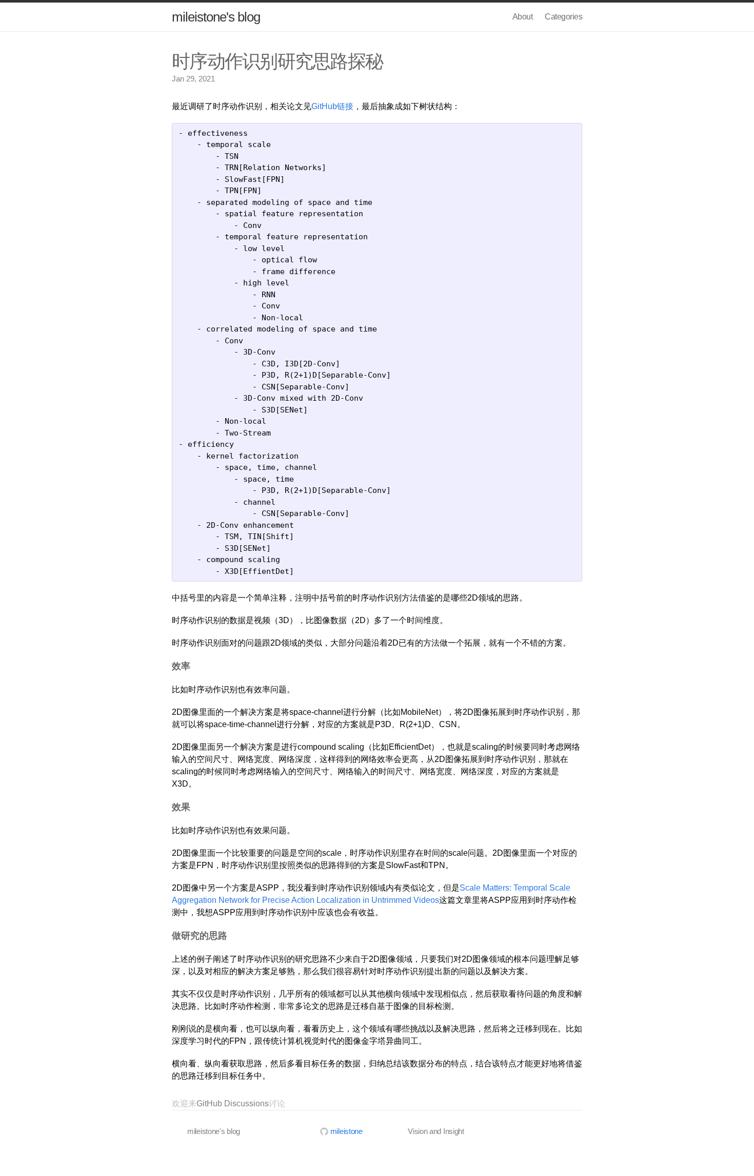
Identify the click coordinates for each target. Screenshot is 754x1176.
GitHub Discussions (232, 1103)
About (522, 16)
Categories (563, 16)
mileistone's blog (216, 17)
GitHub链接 (332, 106)
